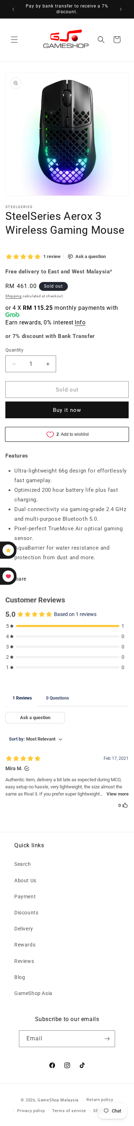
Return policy (99, 1099)
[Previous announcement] (13, 9)
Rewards (24, 945)
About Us (25, 880)
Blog (19, 977)
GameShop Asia (33, 993)
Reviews (24, 961)
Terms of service (69, 1111)
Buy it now (67, 410)
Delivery (23, 928)
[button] (14, 39)
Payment (25, 896)
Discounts (26, 912)
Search (22, 864)
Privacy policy (31, 1111)
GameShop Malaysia (58, 1100)
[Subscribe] (107, 1038)
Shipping (13, 296)
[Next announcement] (121, 9)
